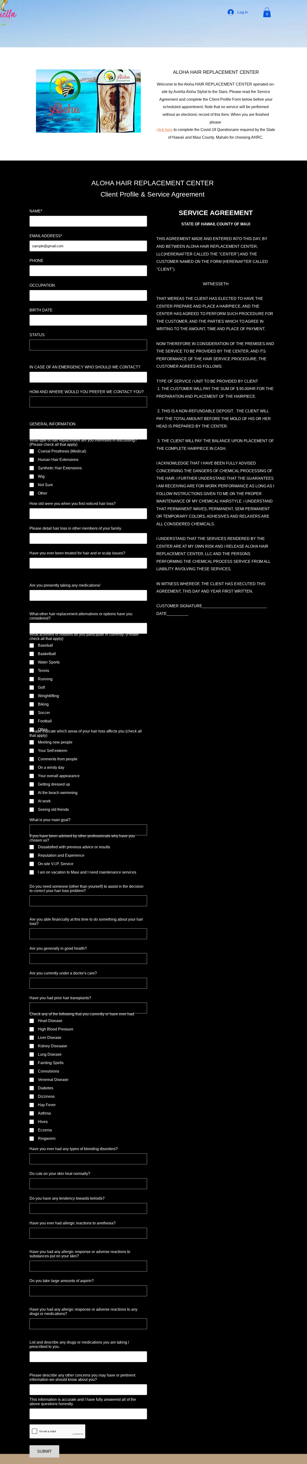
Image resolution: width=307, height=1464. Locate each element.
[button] (267, 12)
